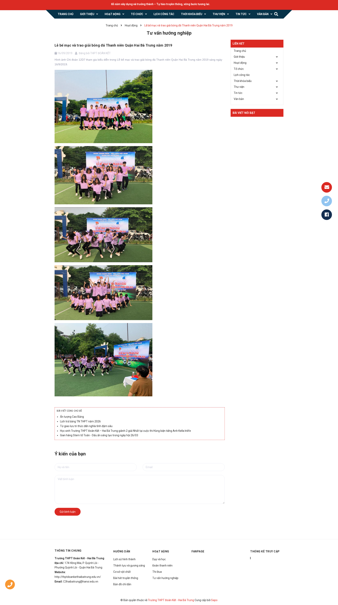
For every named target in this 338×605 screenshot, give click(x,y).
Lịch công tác (242, 74)
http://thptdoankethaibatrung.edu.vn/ (78, 576)
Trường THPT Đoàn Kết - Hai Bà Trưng (171, 600)
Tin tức (238, 92)
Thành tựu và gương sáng (129, 565)
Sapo (214, 600)
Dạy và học (159, 559)
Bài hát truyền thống (125, 578)
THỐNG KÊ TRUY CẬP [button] (265, 551)
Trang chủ (240, 50)
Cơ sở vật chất (122, 571)
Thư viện (239, 86)
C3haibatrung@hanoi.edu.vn (80, 581)
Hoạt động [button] (160, 551)
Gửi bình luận (68, 511)
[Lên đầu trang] (330, 584)
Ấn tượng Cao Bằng (72, 416)
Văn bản (239, 99)
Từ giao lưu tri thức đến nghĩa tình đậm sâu (86, 426)
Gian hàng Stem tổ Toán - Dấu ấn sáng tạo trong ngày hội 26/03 (99, 435)
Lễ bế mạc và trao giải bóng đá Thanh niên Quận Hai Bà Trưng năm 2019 (113, 45)
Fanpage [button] (197, 551)
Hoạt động (240, 62)
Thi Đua (157, 571)
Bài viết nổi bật (244, 112)
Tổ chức (239, 68)
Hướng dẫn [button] (121, 551)
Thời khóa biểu (243, 81)
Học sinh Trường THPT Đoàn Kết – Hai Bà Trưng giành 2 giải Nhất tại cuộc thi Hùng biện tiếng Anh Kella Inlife (125, 430)
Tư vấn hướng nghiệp (165, 578)
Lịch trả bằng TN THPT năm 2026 (80, 421)
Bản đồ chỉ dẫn (122, 584)
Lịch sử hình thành (124, 559)
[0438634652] (10, 585)
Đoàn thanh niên (162, 565)
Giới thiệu (239, 56)
